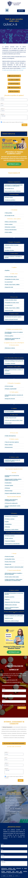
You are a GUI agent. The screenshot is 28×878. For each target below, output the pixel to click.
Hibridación (8, 373)
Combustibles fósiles (10, 559)
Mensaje (2, 114)
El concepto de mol (10, 188)
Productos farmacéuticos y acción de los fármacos (14, 594)
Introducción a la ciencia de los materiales (12, 476)
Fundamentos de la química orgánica (13, 316)
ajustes (20, 872)
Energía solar (8, 564)
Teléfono (2, 108)
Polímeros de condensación (12, 503)
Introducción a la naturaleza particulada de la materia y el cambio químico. (14, 185)
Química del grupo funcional (12, 319)
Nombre (2, 97)
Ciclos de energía (9, 386)
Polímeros (8, 488)
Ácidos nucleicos (9, 538)
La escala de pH (9, 282)
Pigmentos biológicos (10, 541)
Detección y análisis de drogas (12, 621)
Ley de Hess (8, 247)
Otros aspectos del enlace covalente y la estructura (14, 370)
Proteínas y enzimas (10, 519)
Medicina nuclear (9, 618)
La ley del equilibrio (10, 411)
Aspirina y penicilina (10, 597)
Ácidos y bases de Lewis (11, 417)
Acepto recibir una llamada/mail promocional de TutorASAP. (14, 705)
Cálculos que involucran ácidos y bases (14, 420)
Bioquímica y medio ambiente (12, 529)
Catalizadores (9, 482)
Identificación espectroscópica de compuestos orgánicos (12, 339)
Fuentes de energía (10, 556)
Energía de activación (10, 398)
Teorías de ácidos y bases (11, 276)
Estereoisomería (9, 447)
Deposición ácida (9, 287)
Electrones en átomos (10, 348)
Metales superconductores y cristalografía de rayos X (11, 500)
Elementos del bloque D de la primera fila (14, 360)
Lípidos (7, 521)
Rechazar (10, 875)
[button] (7, 10)
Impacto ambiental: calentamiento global (14, 567)
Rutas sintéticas (9, 444)
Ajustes (16, 875)
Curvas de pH (8, 423)
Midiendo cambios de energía (12, 245)
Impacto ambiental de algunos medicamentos (12, 608)
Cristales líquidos (9, 485)
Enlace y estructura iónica (11, 221)
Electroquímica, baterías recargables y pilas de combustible (13, 574)
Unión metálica (9, 232)
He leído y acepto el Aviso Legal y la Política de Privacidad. (12, 122)
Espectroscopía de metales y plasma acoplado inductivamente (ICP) (13, 480)
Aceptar (4, 875)
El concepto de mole (10, 215)
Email (2, 103)
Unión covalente (9, 224)
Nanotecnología (9, 490)
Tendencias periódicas (10, 200)
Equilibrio (8, 270)
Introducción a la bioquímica (12, 516)
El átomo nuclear (9, 197)
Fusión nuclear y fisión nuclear (12, 576)
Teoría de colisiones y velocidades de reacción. (13, 257)
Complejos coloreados (10, 363)
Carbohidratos (9, 524)
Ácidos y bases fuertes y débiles (13, 284)
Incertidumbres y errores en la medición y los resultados (14, 333)
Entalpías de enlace (10, 250)
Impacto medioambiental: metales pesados (12, 506)
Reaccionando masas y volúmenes (13, 191)
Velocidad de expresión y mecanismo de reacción (14, 395)
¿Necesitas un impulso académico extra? (14, 153)
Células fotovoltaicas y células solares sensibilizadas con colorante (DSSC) (13, 580)
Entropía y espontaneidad (11, 388)
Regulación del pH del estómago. (13, 602)
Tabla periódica (9, 213)
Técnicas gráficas (9, 335)
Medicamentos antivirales (11, 604)
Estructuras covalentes (10, 227)
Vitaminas (8, 527)
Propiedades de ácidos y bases (12, 279)
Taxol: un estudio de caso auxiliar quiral (14, 615)
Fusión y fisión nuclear (10, 561)
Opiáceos (8, 599)
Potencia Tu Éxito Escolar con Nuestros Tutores (14, 647)
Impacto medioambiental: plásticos (13, 493)
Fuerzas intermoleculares (11, 229)
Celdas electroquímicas (11, 435)
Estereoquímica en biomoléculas (13, 543)
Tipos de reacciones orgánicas (12, 442)
